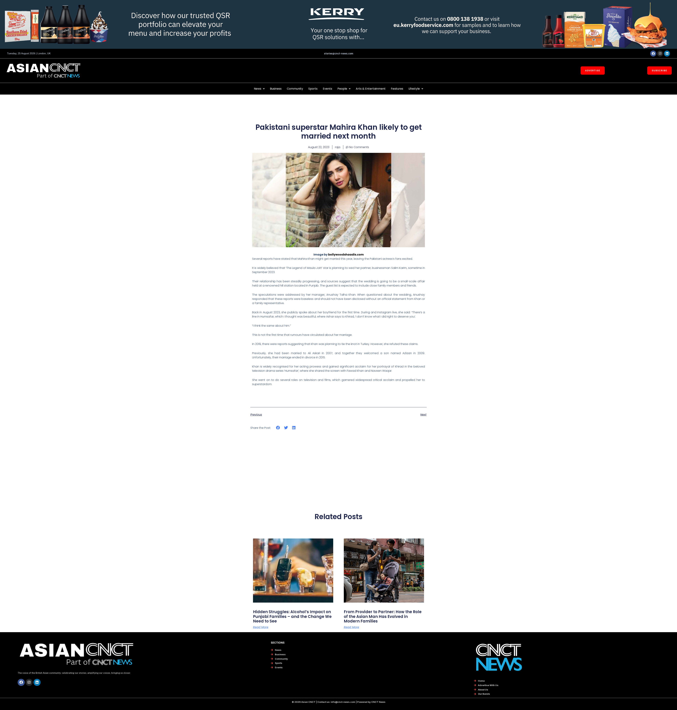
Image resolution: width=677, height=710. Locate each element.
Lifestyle (414, 89)
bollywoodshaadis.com (346, 255)
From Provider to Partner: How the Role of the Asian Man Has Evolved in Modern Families (383, 616)
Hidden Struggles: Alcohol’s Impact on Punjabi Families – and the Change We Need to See (292, 616)
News (257, 89)
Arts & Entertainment (371, 89)
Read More (260, 627)
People (342, 89)
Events (327, 89)
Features (397, 89)
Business (276, 89)
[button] (259, 89)
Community (295, 89)
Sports (313, 89)
